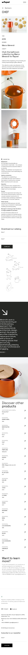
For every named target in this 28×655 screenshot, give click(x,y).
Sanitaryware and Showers (8, 410)
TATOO (3, 487)
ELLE (3, 434)
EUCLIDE (4, 480)
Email (2, 239)
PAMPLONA (5, 450)
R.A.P (3, 442)
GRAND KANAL (5, 419)
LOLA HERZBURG (6, 525)
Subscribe (7, 645)
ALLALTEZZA (5, 472)
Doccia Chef (5, 412)
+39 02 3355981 (5, 622)
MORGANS (4, 510)
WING (3, 518)
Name (3, 232)
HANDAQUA (5, 548)
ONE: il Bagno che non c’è (8, 465)
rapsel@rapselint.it (14, 622)
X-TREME (4, 495)
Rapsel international (9, 628)
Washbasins (5, 417)
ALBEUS (4, 457)
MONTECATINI (5, 427)
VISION (3, 503)
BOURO (4, 533)
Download (7, 246)
